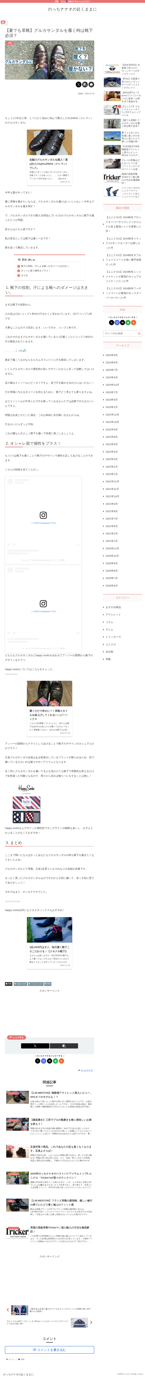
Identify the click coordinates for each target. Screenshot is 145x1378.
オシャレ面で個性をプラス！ (36, 270)
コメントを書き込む (51, 1350)
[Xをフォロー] (37, 1060)
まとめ (24, 275)
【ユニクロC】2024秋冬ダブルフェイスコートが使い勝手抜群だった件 (123, 260)
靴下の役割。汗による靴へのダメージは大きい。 (46, 266)
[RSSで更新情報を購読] (61, 1060)
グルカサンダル (37, 984)
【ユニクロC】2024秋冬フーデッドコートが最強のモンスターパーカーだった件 (123, 293)
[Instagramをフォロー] (43, 1060)
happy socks (21, 984)
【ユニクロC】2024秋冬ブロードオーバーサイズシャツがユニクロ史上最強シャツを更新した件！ (123, 224)
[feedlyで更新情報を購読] (55, 1060)
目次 (24, 259)
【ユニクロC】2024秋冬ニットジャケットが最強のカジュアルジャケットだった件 (123, 276)
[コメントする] (91, 84)
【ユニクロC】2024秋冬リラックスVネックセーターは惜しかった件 (123, 243)
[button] (85, 84)
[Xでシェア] (78, 84)
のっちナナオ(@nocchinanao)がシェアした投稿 (43, 560)
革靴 (9, 984)
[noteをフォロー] (49, 1060)
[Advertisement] (49, 104)
